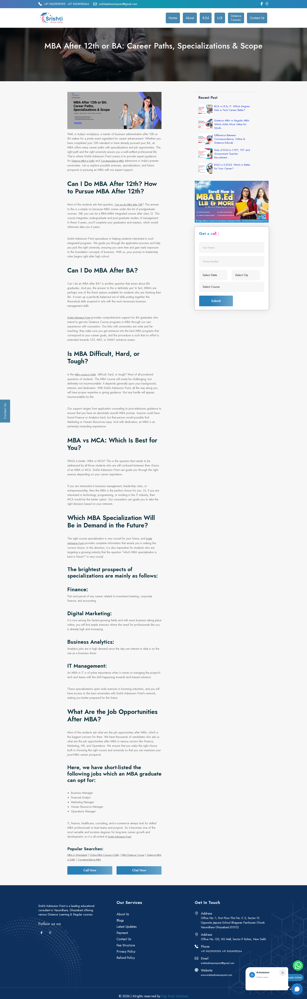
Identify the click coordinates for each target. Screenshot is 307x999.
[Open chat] (297, 989)
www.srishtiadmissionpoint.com (216, 975)
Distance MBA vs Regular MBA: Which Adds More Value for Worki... (232, 124)
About (190, 18)
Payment (122, 933)
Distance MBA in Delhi (83, 161)
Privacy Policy (126, 951)
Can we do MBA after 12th (128, 204)
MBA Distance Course (133, 855)
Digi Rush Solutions (174, 996)
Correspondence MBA (112, 161)
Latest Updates (127, 926)
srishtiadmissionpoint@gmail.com (118, 4)
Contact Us (257, 18)
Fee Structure (126, 945)
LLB (219, 18)
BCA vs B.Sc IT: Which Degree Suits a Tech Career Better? (232, 108)
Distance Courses (236, 18)
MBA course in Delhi (85, 374)
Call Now (89, 870)
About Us (123, 914)
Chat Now (139, 870)
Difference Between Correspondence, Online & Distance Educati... (229, 139)
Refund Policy (126, 957)
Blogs (120, 920)
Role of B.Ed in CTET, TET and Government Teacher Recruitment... (232, 153)
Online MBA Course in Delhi (104, 855)
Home (173, 18)
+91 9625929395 (54, 4)
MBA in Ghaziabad (77, 855)
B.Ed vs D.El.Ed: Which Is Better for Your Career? (232, 166)
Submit (216, 301)
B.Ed (206, 18)
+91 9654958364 (78, 4)
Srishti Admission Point (78, 317)
